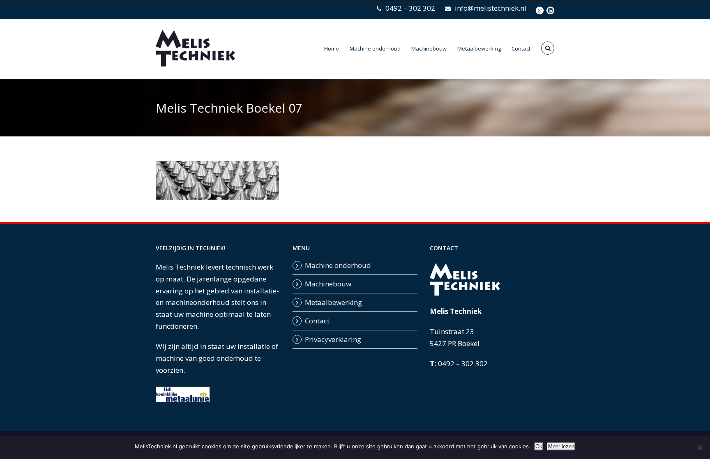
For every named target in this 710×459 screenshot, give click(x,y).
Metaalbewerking (479, 48)
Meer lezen (561, 446)
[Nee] (700, 447)
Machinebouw (429, 48)
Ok (538, 446)
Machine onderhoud (375, 48)
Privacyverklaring (333, 339)
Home (331, 48)
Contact (521, 48)
